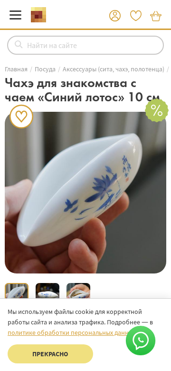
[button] (115, 16)
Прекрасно (50, 354)
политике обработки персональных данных (72, 332)
